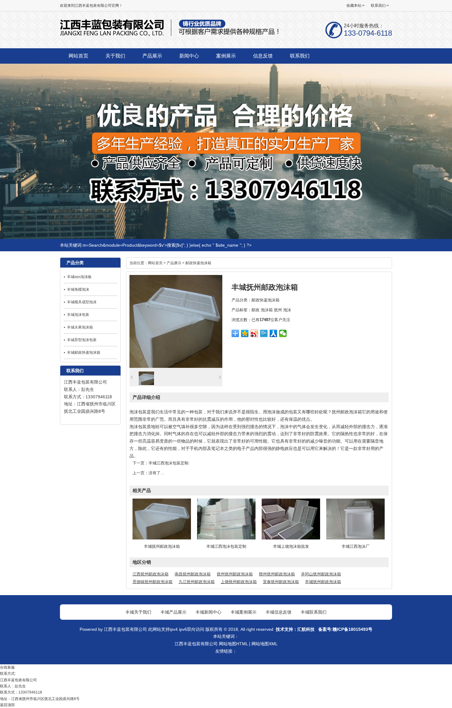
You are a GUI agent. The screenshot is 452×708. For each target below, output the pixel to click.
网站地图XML (265, 643)
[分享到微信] (283, 333)
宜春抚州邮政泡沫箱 (281, 581)
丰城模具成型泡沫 (82, 302)
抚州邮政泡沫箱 (347, 411)
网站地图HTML (233, 643)
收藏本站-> (356, 5)
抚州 (278, 310)
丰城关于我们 (138, 612)
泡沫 (287, 310)
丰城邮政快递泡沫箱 (83, 352)
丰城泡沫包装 (78, 314)
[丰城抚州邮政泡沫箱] (175, 366)
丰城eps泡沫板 (79, 277)
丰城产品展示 (173, 612)
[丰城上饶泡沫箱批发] (291, 538)
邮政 (256, 310)
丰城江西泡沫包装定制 (168, 463)
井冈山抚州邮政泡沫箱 (321, 574)
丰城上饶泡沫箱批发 (291, 546)
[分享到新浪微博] (254, 333)
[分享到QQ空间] (245, 333)
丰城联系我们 (314, 612)
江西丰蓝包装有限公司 (85, 382)
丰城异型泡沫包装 (82, 340)
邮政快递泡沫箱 (198, 263)
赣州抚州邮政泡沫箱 (277, 574)
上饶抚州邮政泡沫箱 (239, 581)
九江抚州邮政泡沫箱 (197, 581)
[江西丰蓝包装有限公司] (169, 35)
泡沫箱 (267, 310)
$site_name (227, 245)
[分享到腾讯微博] (264, 333)
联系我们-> (380, 5)
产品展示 (174, 263)
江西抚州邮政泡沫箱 (151, 574)
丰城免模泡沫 (78, 289)
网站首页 (155, 263)
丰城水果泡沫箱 (80, 327)
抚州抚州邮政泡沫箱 (235, 574)
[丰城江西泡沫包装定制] (226, 538)
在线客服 (7, 667)
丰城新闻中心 (208, 612)
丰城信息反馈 (278, 612)
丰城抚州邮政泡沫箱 (162, 546)
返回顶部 (7, 705)
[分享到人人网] (273, 333)
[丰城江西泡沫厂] (355, 538)
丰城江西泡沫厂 (356, 546)
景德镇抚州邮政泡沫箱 (152, 581)
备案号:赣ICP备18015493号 (344, 629)
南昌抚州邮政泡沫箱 (193, 574)
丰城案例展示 (243, 612)
